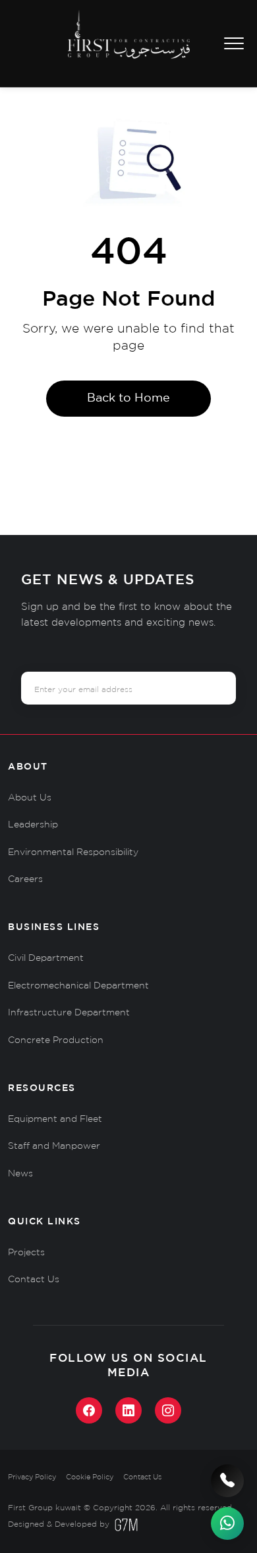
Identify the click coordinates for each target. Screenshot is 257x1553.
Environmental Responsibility (73, 852)
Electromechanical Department (78, 986)
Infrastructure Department (69, 1013)
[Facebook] (89, 1410)
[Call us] (227, 1480)
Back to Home (128, 398)
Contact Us (33, 1280)
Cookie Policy (89, 1477)
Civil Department (46, 958)
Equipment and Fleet (55, 1119)
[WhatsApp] (227, 1523)
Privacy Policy (32, 1477)
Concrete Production (55, 1040)
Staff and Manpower (54, 1146)
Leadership (33, 825)
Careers (25, 879)
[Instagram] (168, 1410)
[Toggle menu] (234, 43)
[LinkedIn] (128, 1410)
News (20, 1174)
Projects (26, 1253)
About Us (29, 798)
